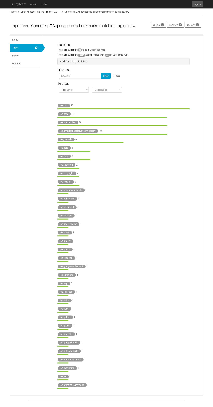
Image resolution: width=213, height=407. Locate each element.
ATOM (176, 24)
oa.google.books (69, 342)
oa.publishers (67, 198)
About (33, 4)
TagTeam (19, 4)
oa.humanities (67, 122)
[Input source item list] (37, 40)
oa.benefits (66, 334)
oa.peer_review (68, 224)
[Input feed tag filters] (37, 56)
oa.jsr (63, 376)
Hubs (44, 4)
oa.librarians (66, 274)
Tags (15, 47)
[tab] (123, 61)
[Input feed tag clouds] (37, 48)
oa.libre (64, 156)
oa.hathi (64, 300)
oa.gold (64, 147)
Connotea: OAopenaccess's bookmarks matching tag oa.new (97, 11)
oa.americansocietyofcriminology (78, 131)
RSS (159, 24)
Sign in (197, 4)
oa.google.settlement (71, 266)
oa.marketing (67, 368)
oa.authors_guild (69, 351)
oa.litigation (66, 258)
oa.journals (66, 139)
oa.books (65, 249)
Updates (16, 63)
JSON (193, 24)
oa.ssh (63, 105)
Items (15, 39)
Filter (105, 76)
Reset (117, 75)
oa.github (65, 317)
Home (13, 11)
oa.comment (67, 207)
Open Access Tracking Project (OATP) (40, 11)
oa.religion (65, 181)
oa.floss (64, 308)
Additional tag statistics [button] (73, 61)
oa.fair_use (66, 291)
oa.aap (64, 283)
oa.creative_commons (72, 385)
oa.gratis (65, 325)
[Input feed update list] (37, 64)
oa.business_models (71, 190)
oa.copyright (66, 173)
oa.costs (64, 232)
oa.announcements (70, 359)
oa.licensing (66, 164)
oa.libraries (66, 215)
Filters (15, 55)
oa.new (64, 114)
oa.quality (65, 241)
